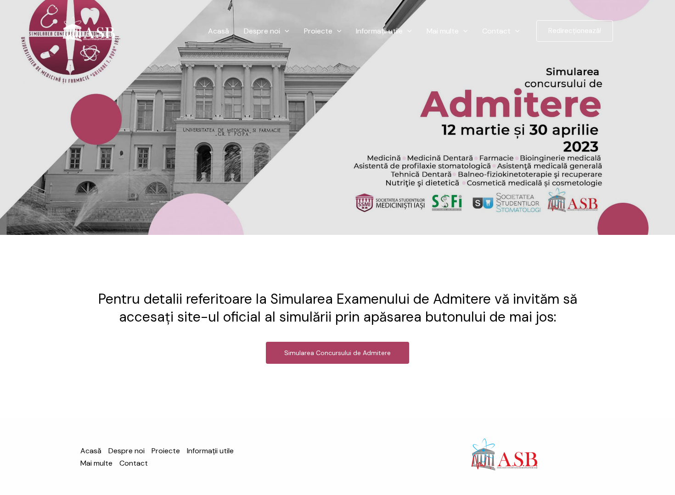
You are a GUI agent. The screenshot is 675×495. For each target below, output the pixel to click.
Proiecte (318, 31)
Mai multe (443, 31)
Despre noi (262, 31)
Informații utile (379, 31)
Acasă (218, 31)
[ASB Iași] (89, 30)
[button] (284, 31)
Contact (496, 31)
